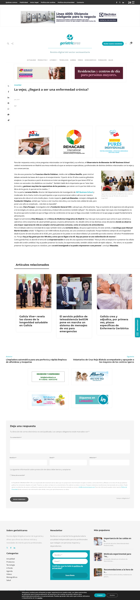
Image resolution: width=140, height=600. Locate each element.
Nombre (13, 458)
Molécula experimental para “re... (117, 555)
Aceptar (100, 595)
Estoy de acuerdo (18, 475)
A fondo (53, 60)
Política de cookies (48, 2)
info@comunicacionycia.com (87, 487)
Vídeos (80, 60)
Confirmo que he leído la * (67, 567)
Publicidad (24, 2)
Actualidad (31, 60)
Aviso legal (34, 2)
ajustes (39, 598)
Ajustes (112, 595)
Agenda (73, 60)
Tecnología (63, 60)
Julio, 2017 (17, 99)
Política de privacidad (66, 2)
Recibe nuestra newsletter (113, 44)
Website (92, 458)
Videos (9, 574)
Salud (110, 60)
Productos (42, 60)
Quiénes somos (11, 2)
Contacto (80, 2)
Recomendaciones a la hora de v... (118, 570)
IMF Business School (84, 192)
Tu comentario (15, 437)
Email (52, 458)
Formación (102, 60)
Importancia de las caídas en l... (117, 539)
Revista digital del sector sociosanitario (70, 52)
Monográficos (90, 60)
